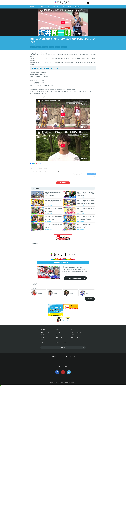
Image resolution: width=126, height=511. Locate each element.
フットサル (73, 329)
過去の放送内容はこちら (75, 278)
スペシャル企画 (59, 337)
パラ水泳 (58, 329)
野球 (42, 6)
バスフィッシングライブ (61, 342)
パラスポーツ (69, 6)
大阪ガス (57, 47)
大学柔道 (43, 329)
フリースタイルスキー (45, 332)
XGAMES (43, 340)
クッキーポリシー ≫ (70, 357)
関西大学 (33, 47)
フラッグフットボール (75, 337)
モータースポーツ (44, 337)
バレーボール (47, 6)
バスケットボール (56, 6)
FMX (42, 342)
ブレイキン (43, 334)
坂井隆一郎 (64, 47)
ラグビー (63, 6)
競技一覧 (77, 6)
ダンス (57, 334)
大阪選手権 (45, 47)
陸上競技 (32, 6)
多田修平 (38, 47)
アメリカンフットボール (76, 332)
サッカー (37, 6)
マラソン (73, 334)
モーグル (58, 332)
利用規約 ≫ (56, 356)
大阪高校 (51, 47)
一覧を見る (89, 299)
